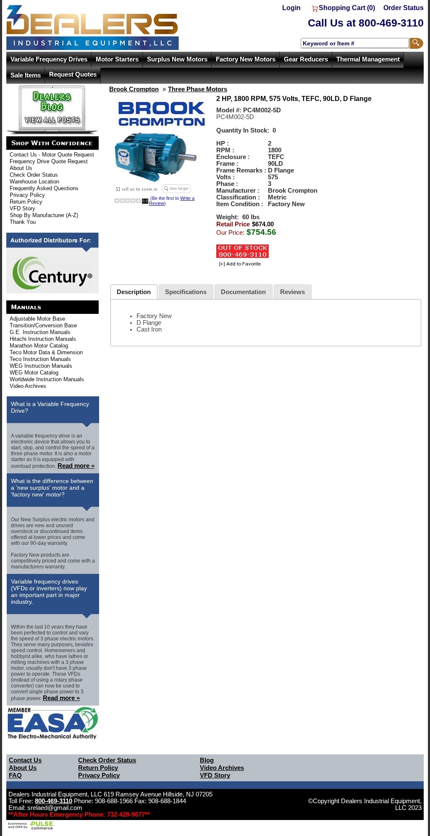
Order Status (403, 7)
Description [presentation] (134, 292)
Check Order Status (34, 175)
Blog (207, 760)
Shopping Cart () (347, 7)
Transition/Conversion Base (43, 325)
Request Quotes (73, 74)
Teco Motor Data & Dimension (46, 352)
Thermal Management (368, 59)
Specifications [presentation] (186, 292)
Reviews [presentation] (292, 292)
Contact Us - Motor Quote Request (52, 154)
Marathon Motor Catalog (39, 345)
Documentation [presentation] (243, 292)
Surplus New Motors (177, 59)
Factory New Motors (245, 59)
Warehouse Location (34, 181)
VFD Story (22, 208)
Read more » (76, 465)
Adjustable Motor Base (37, 319)
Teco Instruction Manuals (40, 359)
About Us (21, 168)
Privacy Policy (27, 195)
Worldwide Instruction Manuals (47, 379)
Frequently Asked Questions (44, 188)
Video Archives (28, 386)
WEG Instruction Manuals (41, 366)
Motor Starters (117, 59)
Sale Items (25, 75)
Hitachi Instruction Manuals (43, 339)
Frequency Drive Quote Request (49, 161)
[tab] (133, 291)
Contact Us (25, 760)
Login (291, 7)
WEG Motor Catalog (34, 372)
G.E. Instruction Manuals (40, 332)
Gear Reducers (306, 59)
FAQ (15, 775)
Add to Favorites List (238, 264)
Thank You (23, 222)
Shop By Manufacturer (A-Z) (44, 215)
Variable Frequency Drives (48, 59)
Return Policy (26, 202)
